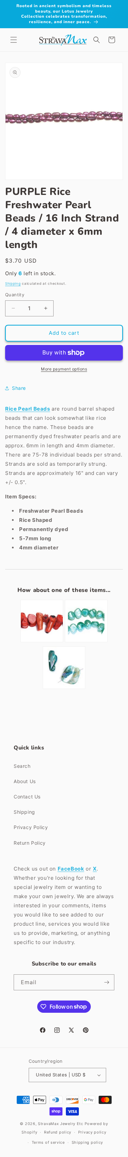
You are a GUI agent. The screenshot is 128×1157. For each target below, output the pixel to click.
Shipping (13, 283)
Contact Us (27, 796)
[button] (13, 39)
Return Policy (30, 843)
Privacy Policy (31, 827)
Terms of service (48, 1142)
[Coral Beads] (41, 642)
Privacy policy (92, 1132)
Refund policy (57, 1132)
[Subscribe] (106, 982)
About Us (25, 781)
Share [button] (19, 388)
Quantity (14, 294)
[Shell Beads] (64, 688)
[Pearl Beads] (86, 642)
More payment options (64, 368)
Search (22, 766)
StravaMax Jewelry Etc (60, 1123)
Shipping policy (87, 1142)
